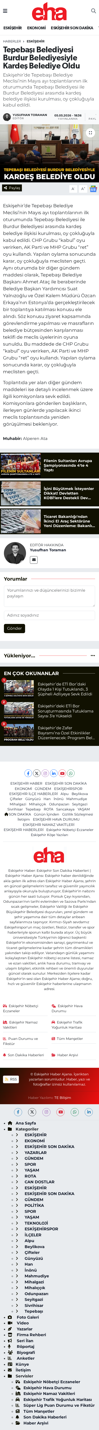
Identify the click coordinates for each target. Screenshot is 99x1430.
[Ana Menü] (5, 11)
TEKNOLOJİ (35, 1223)
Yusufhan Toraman (48, 550)
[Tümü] (93, 655)
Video (22, 1323)
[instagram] (46, 1112)
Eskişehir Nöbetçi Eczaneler (69, 830)
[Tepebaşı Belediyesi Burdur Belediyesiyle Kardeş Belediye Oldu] (49, 153)
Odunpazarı (59, 804)
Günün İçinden (46, 814)
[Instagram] (45, 773)
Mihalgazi (18, 804)
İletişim (23, 819)
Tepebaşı (33, 809)
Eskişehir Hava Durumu (67, 1008)
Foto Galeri (27, 1317)
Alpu (65, 794)
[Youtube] (62, 773)
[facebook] (18, 1112)
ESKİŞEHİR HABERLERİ (24, 830)
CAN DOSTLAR (39, 1182)
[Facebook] (28, 773)
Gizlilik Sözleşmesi (77, 814)
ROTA (48, 809)
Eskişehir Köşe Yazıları (49, 835)
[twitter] (32, 1112)
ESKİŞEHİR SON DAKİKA (72, 28)
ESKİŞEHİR (12, 28)
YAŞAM (84, 809)
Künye (22, 1364)
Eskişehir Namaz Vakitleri (20, 1024)
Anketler (25, 1358)
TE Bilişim (62, 1098)
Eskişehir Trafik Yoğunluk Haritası (67, 1024)
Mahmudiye (76, 799)
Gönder (14, 628)
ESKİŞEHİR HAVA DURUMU (56, 819)
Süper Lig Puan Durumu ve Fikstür (59, 1405)
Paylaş (14, 188)
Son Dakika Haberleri (26, 1055)
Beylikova (80, 794)
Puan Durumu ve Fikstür (20, 1041)
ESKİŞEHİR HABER (26, 783)
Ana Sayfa (26, 1123)
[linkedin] (89, 1112)
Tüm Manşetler (70, 1039)
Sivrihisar (15, 809)
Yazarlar (24, 1329)
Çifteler (16, 799)
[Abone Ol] (93, 188)
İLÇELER (32, 1235)
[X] (37, 773)
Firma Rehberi (31, 1334)
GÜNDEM (43, 789)
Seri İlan (24, 1340)
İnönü (59, 799)
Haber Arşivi (67, 1055)
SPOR (29, 1164)
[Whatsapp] (71, 773)
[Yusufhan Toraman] (15, 552)
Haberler (12, 41)
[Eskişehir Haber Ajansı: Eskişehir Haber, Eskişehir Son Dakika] (49, 10)
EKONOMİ (36, 28)
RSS (13, 1079)
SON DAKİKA (20, 814)
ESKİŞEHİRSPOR (68, 789)
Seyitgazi (79, 804)
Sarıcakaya (65, 809)
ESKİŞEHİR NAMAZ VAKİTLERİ (48, 825)
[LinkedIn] (54, 773)
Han (47, 799)
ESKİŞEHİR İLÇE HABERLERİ (33, 794)
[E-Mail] (34, 560)
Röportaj (25, 1346)
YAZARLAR (35, 1152)
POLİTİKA (33, 1205)
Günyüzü (33, 799)
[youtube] (60, 1112)
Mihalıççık (37, 804)
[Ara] (93, 11)
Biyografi (25, 1352)
